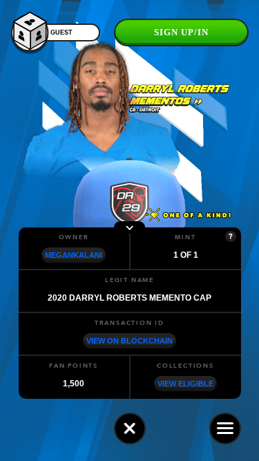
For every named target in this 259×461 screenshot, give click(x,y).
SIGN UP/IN (181, 32)
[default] (129, 428)
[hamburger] (225, 428)
